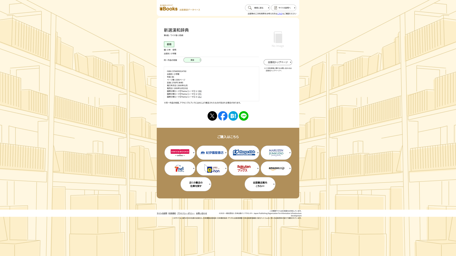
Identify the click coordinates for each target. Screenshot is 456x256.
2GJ (200, 96)
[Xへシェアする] (212, 116)
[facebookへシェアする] (223, 116)
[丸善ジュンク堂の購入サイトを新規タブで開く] (276, 153)
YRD (200, 91)
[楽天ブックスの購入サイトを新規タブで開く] (244, 168)
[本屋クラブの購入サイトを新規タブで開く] (244, 153)
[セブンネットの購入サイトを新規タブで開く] (179, 168)
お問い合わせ (201, 213)
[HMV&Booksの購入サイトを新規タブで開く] (179, 153)
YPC (200, 93)
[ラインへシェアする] (243, 116)
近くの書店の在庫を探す (196, 184)
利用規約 (172, 213)
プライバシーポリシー (186, 213)
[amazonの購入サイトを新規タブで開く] (276, 168)
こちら (279, 13)
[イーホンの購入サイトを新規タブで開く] (212, 168)
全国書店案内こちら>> (260, 184)
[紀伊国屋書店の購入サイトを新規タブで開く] (212, 153)
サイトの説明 (162, 213)
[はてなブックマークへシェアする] (233, 116)
